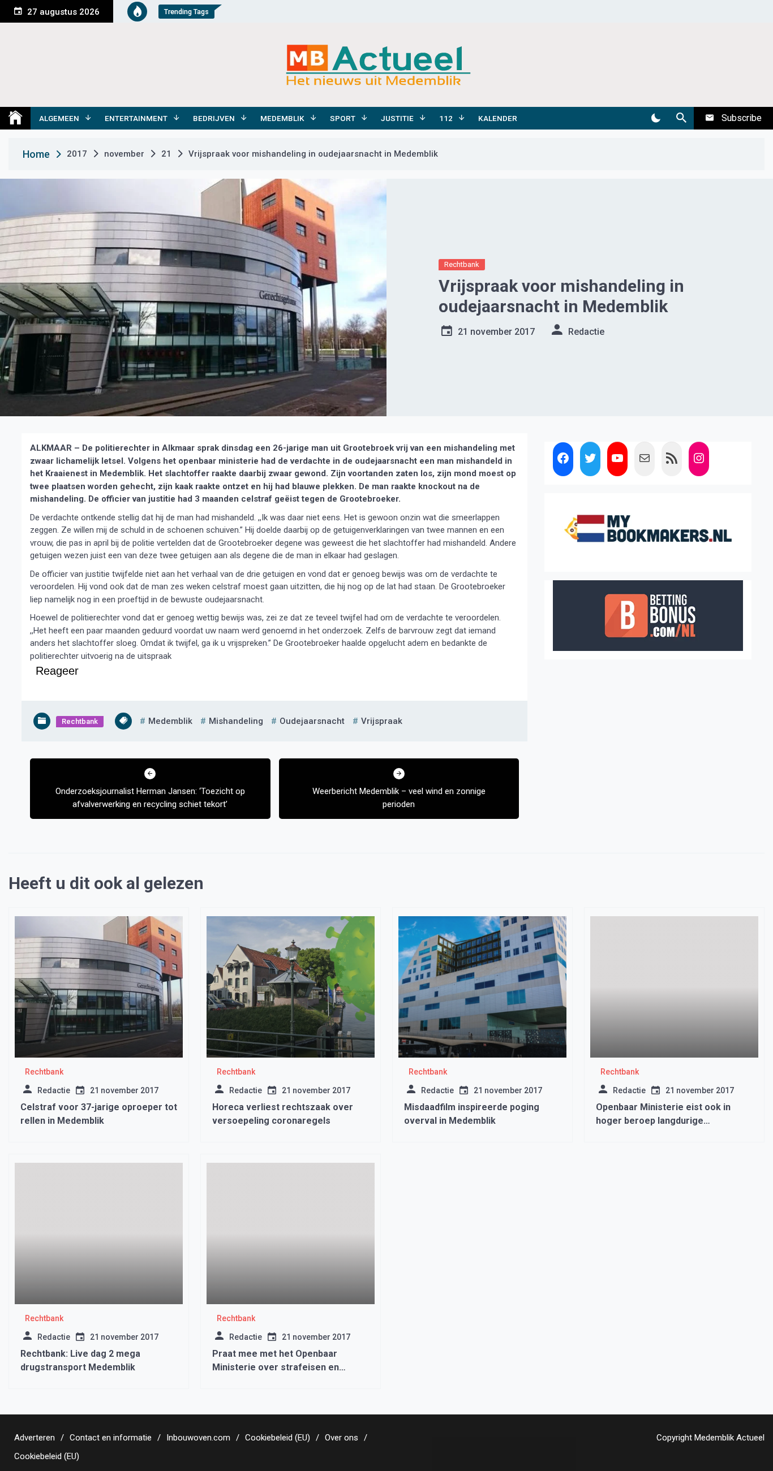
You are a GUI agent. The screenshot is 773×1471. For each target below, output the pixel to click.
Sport (342, 118)
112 (446, 118)
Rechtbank (461, 264)
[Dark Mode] (655, 118)
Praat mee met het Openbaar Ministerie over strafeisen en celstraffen (275, 1367)
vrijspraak (381, 721)
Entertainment (136, 118)
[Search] (681, 118)
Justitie (397, 118)
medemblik (170, 721)
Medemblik (282, 118)
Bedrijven (214, 118)
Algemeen (59, 118)
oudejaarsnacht (312, 721)
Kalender (497, 118)
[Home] (15, 118)
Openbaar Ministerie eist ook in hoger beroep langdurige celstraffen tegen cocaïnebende (666, 1121)
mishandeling (236, 721)
